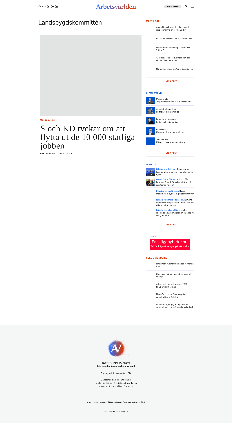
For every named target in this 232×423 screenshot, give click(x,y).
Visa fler (171, 81)
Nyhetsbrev (172, 7)
